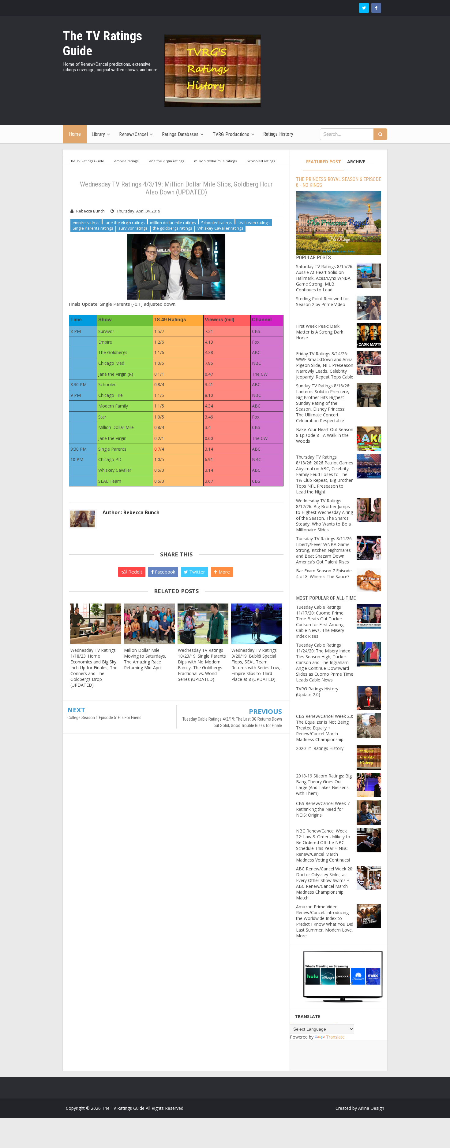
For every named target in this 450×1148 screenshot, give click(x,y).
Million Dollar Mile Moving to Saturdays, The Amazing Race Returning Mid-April (145, 658)
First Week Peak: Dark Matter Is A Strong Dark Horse (319, 332)
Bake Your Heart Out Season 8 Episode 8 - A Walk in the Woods (324, 435)
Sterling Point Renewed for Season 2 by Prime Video (322, 301)
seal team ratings (254, 222)
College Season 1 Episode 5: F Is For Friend (104, 717)
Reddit (134, 572)
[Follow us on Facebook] (376, 8)
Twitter (196, 572)
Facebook (164, 572)
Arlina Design (371, 1108)
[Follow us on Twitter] (364, 8)
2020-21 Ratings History (319, 748)
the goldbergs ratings (172, 228)
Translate (335, 1037)
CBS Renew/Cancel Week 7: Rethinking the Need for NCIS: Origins (323, 809)
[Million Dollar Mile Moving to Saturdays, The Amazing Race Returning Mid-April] (149, 624)
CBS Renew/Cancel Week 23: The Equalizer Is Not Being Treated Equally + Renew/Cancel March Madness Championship (324, 727)
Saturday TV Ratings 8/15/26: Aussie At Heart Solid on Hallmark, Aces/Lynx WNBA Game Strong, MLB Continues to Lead (324, 278)
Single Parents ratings (93, 228)
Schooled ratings (216, 222)
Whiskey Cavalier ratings (220, 228)
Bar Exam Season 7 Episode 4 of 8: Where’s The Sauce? (324, 573)
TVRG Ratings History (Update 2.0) (317, 691)
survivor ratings (133, 228)
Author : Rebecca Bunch (131, 512)
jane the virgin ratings (125, 222)
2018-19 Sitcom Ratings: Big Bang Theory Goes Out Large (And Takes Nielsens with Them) (324, 784)
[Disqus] (176, 826)
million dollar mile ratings (173, 222)
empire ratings (86, 222)
